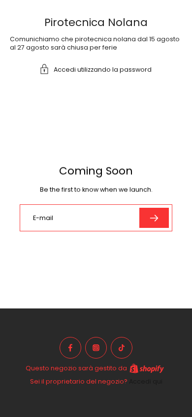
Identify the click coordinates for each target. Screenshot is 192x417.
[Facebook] (70, 348)
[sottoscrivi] (154, 218)
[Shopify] (146, 368)
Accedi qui (145, 381)
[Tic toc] (121, 348)
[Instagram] (96, 348)
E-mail (43, 218)
